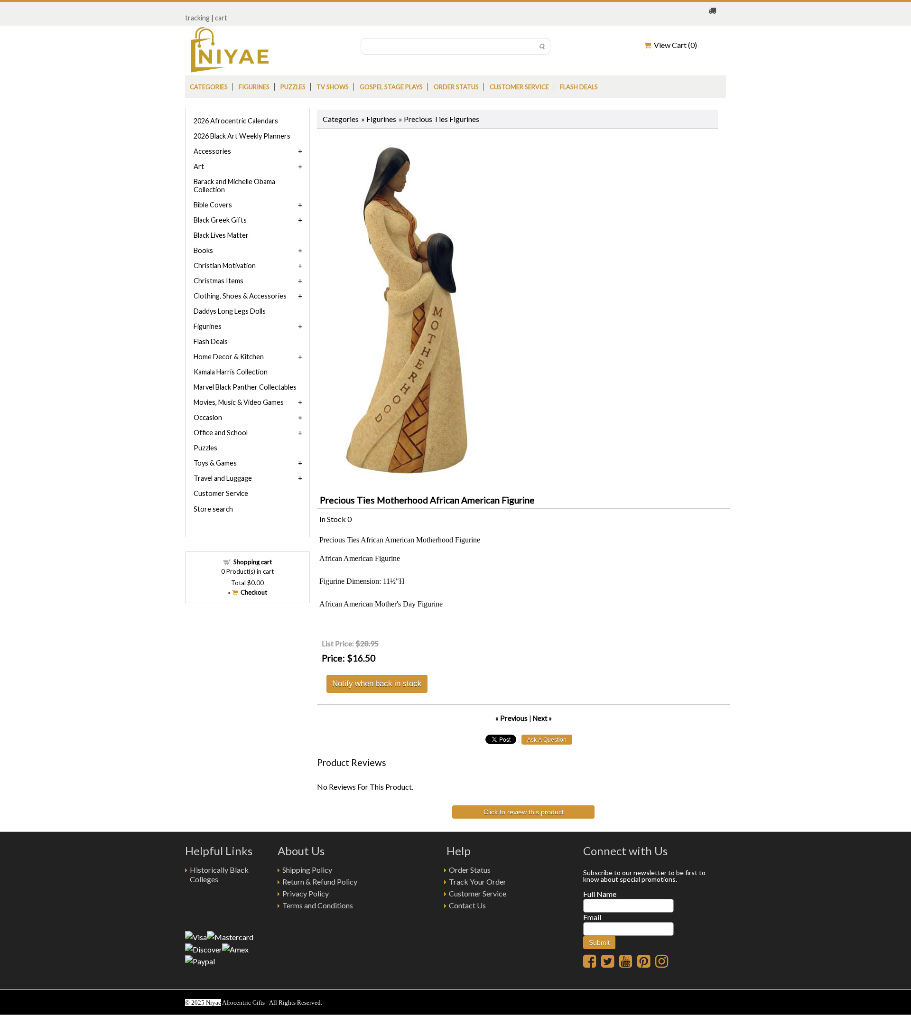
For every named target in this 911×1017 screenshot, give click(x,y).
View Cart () (674, 44)
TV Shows (332, 87)
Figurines (254, 87)
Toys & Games (215, 463)
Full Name (599, 893)
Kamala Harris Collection (231, 372)
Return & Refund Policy (319, 881)
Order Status (470, 869)
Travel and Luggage (223, 478)
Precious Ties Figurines (441, 118)
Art (199, 166)
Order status (456, 87)
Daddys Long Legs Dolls (230, 311)
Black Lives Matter (221, 235)
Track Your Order (477, 881)
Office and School (221, 433)
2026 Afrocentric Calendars (236, 121)
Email (592, 917)
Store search (213, 509)
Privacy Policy (305, 893)
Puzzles (293, 87)
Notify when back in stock (377, 683)
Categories (209, 87)
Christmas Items (218, 281)
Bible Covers (213, 205)
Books (203, 250)
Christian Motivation (225, 265)
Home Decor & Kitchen (229, 357)
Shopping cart (252, 562)
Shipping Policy (307, 869)
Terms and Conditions (317, 905)
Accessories (212, 151)
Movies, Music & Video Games (239, 402)
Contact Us (467, 905)
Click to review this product (523, 812)
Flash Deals (579, 87)
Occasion (208, 417)
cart (221, 18)
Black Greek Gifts (220, 220)
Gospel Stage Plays (391, 87)
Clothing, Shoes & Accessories (240, 296)
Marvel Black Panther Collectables (245, 387)
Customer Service (519, 87)
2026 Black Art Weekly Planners (242, 136)
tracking (197, 18)
